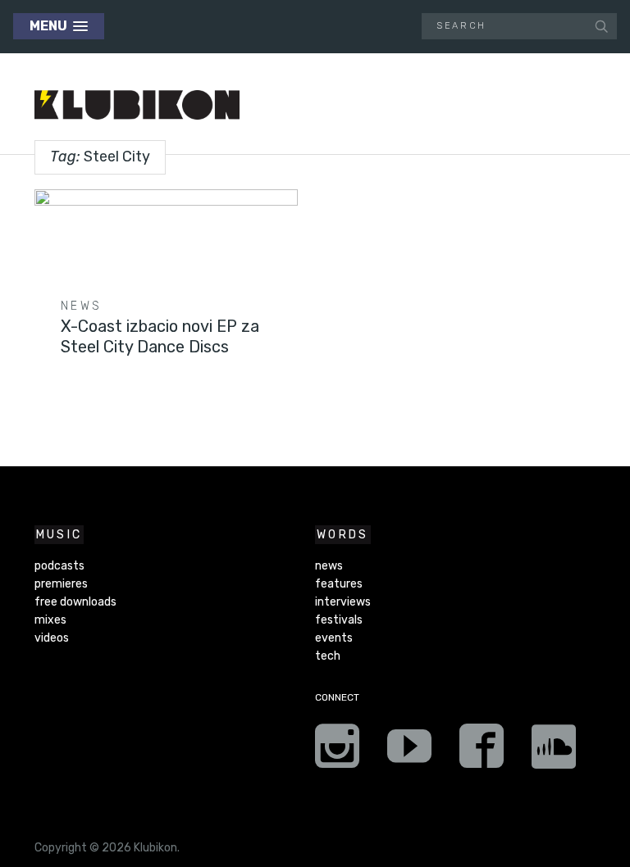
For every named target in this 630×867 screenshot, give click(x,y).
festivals (339, 620)
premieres (61, 584)
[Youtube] (409, 751)
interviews (343, 602)
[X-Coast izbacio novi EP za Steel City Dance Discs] (166, 258)
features (339, 584)
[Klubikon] (137, 105)
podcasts (59, 566)
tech (327, 656)
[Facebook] (481, 751)
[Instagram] (337, 751)
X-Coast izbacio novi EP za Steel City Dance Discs (160, 336)
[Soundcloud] (554, 751)
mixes (50, 620)
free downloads (75, 602)
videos (51, 638)
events (334, 638)
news (81, 306)
